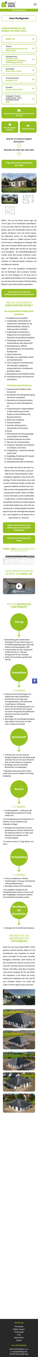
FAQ (19, 1335)
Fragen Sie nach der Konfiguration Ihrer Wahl (19, 164)
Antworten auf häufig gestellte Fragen (19, 539)
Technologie (19, 1332)
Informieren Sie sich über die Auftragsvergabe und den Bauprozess (19, 293)
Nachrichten (19, 1338)
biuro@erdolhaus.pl (19, 10)
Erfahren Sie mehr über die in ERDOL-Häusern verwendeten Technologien (19, 527)
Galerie (19, 1340)
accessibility (35, 681)
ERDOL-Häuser (19, 1329)
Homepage (19, 1326)
